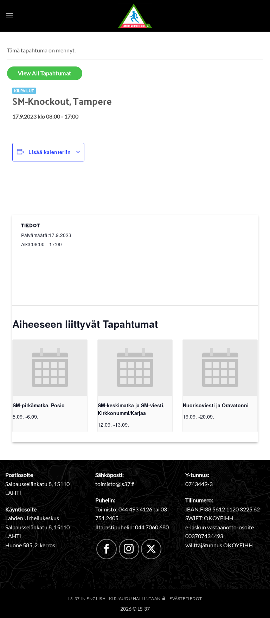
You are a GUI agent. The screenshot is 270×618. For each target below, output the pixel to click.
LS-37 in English (87, 598)
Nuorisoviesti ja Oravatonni (216, 405)
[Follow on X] (151, 549)
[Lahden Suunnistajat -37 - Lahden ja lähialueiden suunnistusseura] (135, 16)
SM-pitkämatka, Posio (39, 405)
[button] (9, 15)
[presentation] (50, 368)
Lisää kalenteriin (49, 151)
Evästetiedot (185, 598)
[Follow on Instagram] (129, 549)
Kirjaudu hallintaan (135, 598)
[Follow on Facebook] (106, 549)
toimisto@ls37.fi (115, 483)
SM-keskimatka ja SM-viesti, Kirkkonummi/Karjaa (131, 409)
